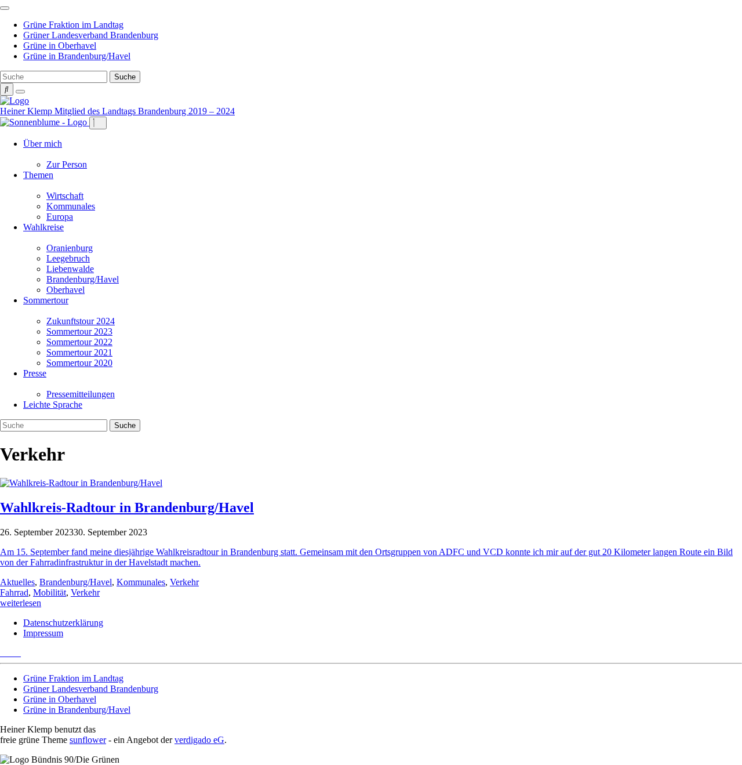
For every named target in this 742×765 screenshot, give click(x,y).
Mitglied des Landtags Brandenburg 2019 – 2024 (144, 111)
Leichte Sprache (52, 404)
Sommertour (45, 300)
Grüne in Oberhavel (59, 45)
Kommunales (70, 206)
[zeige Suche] (6, 89)
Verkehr (184, 582)
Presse (34, 373)
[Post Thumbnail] (81, 483)
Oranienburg (69, 248)
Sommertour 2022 (79, 342)
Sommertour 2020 (79, 363)
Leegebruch (68, 258)
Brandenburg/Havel (82, 279)
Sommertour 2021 (79, 352)
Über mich (42, 143)
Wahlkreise (43, 227)
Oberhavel (65, 290)
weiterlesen (20, 603)
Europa (59, 217)
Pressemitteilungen (80, 394)
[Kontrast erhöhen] (20, 91)
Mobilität (49, 592)
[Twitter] (3, 653)
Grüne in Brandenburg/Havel (76, 56)
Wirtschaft (64, 196)
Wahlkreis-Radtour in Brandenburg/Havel (127, 507)
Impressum (43, 633)
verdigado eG (199, 740)
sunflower (88, 740)
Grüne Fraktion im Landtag (73, 25)
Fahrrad (14, 592)
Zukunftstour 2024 (80, 321)
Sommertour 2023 (79, 331)
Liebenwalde (70, 269)
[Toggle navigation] (4, 8)
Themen (38, 175)
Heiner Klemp (27, 111)
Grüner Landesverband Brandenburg (90, 35)
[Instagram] (17, 653)
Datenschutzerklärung (63, 623)
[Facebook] (10, 653)
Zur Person (66, 164)
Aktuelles (17, 582)
